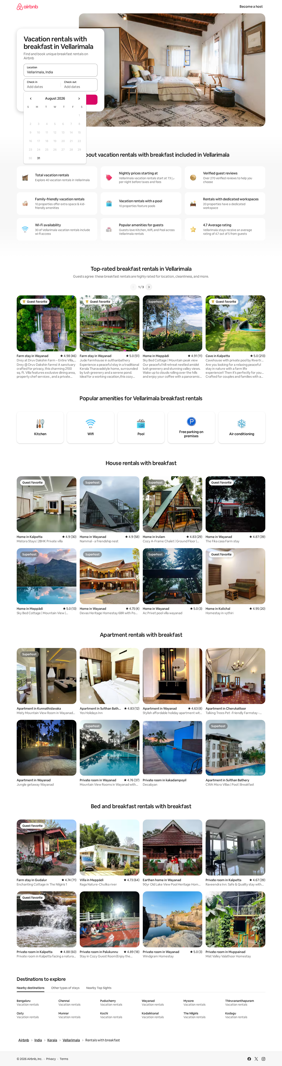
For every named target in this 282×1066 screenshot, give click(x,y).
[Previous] (133, 287)
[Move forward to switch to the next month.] (79, 98)
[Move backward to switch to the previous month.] (31, 98)
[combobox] (60, 72)
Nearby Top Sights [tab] (98, 988)
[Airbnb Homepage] (27, 6)
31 (38, 158)
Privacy (51, 1059)
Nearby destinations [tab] (30, 988)
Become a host (251, 6)
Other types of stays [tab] (65, 988)
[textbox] (42, 86)
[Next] (148, 287)
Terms (64, 1059)
